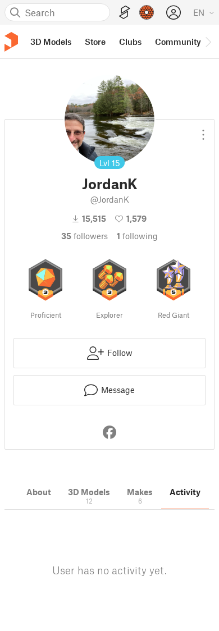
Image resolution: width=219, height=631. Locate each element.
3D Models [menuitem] (50, 41)
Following (137, 236)
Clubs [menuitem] (130, 41)
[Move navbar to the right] (207, 41)
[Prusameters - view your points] (146, 12)
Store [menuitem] (95, 41)
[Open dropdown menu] (203, 130)
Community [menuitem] (178, 41)
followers (84, 236)
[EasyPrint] (124, 12)
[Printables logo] (11, 42)
